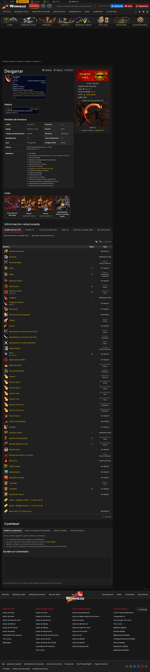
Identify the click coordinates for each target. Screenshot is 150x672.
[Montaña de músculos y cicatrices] (6, 455)
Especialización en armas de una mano (23, 337)
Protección (107, 263)
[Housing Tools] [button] (21, 12)
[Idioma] (147, 11)
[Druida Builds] (119, 631)
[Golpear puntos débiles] (6, 360)
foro (36, 546)
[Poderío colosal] (6, 466)
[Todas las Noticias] (5, 1)
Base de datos (59, 12)
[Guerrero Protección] (6, 404)
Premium (6, 669)
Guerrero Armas (14, 382)
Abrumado (12, 257)
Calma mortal (14, 286)
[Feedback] (143, 11)
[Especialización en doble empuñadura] (6, 343)
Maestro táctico (14, 449)
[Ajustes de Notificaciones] (139, 11)
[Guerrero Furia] (6, 393)
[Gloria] (6, 354)
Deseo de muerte (15, 291)
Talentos (28, 61)
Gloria (11, 353)
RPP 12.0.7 (49, 6)
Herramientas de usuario (34, 664)
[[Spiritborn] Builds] (121, 650)
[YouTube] (142, 666)
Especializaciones (104, 364)
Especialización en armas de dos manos (23, 331)
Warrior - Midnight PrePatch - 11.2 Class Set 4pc (26, 506)
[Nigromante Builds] (121, 635)
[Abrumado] (6, 257)
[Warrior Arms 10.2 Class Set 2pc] (6, 511)
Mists (57, 2)
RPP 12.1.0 (43, 6)
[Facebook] (138, 666)
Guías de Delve (8, 616)
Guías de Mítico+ (9, 624)
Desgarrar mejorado (16, 302)
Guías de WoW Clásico (81, 609)
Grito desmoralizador (16, 371)
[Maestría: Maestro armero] (6, 444)
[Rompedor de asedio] (6, 477)
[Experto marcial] (6, 348)
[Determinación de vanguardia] (6, 314)
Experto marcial (14, 348)
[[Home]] (14, 6)
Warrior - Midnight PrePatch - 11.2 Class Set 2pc (26, 500)
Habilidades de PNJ (105, 257)
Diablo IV (75, 2)
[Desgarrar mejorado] (6, 303)
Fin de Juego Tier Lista (122, 620)
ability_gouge (91, 94)
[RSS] (146, 666)
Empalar (12, 320)
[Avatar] (6, 268)
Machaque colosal (15, 433)
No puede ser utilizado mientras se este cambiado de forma (49, 156)
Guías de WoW (8, 609)
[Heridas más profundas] (6, 421)
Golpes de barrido (15, 365)
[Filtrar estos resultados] (100, 241)
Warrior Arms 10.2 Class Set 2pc (20, 511)
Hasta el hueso (14, 416)
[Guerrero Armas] (6, 382)
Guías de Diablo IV (121, 609)
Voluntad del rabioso (16, 494)
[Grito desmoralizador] (6, 371)
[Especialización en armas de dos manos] (6, 331)
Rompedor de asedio (16, 478)
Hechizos (20, 61)
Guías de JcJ (77, 635)
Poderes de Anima (105, 461)
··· (63, 2)
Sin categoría (105, 268)
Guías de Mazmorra (43, 620)
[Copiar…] (96, 241)
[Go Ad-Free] (112, 12)
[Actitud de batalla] (6, 262)
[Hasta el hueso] (6, 416)
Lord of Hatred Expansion (124, 613)
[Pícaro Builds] (119, 643)
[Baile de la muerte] (6, 281)
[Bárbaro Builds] (120, 628)
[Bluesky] (134, 666)
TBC (47, 2)
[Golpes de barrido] (6, 365)
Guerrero (36, 61)
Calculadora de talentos (12, 635)
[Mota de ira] (6, 461)
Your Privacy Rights (84, 664)
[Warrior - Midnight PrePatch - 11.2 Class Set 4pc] (6, 505)
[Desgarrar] (6, 298)
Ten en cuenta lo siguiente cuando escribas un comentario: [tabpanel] (35, 559)
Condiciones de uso (40, 669)
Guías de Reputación (44, 631)
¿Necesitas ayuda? (14, 664)
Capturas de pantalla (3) (92, 100)
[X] (130, 666)
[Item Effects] (105, 251)
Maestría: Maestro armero (18, 444)
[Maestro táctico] (6, 449)
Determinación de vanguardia (19, 315)
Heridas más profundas (17, 421)
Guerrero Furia (14, 393)
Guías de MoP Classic (44, 609)
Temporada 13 (119, 616)
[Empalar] (6, 320)
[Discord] (127, 666)
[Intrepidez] (6, 427)
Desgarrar (12, 298)
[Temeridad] (6, 483)
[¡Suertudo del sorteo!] (6, 251)
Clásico (37, 2)
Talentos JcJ (104, 291)
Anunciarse (69, 664)
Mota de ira (13, 461)
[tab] (12, 230)
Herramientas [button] (75, 12)
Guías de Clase (8, 613)
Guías (87, 12)
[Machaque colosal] (6, 432)
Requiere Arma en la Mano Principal (41, 168)
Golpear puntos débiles (17, 360)
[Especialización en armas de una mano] (6, 337)
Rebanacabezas (14, 472)
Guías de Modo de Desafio (46, 643)
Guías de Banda (9, 631)
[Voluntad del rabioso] (6, 494)
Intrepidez (12, 427)
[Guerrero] (6, 376)
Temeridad (13, 483)
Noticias (7, 12)
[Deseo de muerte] (6, 292)
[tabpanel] (57, 379)
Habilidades (105, 375)
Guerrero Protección (16, 405)
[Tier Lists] (40, 650)
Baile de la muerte (15, 281)
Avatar (11, 268)
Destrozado (13, 309)
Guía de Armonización (81, 613)
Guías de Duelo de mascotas (47, 635)
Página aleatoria (101, 664)
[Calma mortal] (6, 286)
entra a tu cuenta (28, 583)
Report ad (145, 589)
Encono (11, 326)
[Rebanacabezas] (6, 472)
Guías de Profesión (10, 628)
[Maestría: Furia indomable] (6, 438)
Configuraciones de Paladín (124, 639)
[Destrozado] (6, 309)
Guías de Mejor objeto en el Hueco (85, 616)
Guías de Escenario (43, 639)
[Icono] (8, 78)
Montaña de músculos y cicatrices (21, 455)
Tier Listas (7, 639)
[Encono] (6, 326)
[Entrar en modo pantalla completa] (135, 11)
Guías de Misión (42, 628)
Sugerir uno (99, 130)
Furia (107, 274)
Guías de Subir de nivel (12, 620)
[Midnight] (7, 643)
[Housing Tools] (19, 594)
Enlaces (70, 70)
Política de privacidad (21, 669)
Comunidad (98, 12)
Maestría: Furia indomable (18, 438)
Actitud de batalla (15, 262)
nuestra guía (50, 542)
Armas (101, 263)
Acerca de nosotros (54, 664)
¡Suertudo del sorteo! (16, 251)
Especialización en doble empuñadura (22, 343)
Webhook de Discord (41, 12)
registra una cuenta (40, 583)
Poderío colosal (14, 466)
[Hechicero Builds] (121, 646)
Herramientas (107, 594)
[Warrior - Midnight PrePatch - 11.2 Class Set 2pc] (6, 500)
